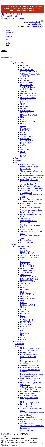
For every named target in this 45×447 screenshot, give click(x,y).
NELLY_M (24, 102)
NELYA (23, 154)
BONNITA (24, 130)
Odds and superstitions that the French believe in (31, 211)
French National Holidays (30, 186)
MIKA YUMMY (26, 85)
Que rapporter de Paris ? (29, 376)
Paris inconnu (25, 428)
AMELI (23, 145)
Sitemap (4, 436)
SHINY (23, 124)
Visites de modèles (22, 247)
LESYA (23, 156)
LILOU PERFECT (27, 83)
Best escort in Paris (27, 165)
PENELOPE (25, 106)
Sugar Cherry (25, 149)
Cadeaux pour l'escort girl (30, 417)
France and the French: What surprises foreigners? (31, 183)
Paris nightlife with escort (29, 223)
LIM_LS (23, 119)
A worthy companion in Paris (31, 177)
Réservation (19, 342)
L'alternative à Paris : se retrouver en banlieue (29, 355)
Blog (7, 39)
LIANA (23, 134)
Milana (22, 117)
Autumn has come (27, 242)
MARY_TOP (25, 113)
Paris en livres (25, 352)
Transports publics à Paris (29, 365)
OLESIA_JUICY (27, 141)
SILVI (22, 104)
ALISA (23, 126)
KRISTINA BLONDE (29, 95)
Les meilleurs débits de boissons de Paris (28, 405)
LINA (22, 147)
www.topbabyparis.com (35, 26)
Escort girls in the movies (29, 167)
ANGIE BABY (26, 89)
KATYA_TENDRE (27, 121)
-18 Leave (13, 445)
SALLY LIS (25, 78)
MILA (22, 152)
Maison (13, 244)
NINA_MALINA (27, 111)
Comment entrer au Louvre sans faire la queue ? (30, 392)
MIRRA (23, 108)
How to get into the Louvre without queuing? (30, 204)
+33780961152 (34, 22)
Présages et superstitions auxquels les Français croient (31, 399)
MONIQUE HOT (27, 70)
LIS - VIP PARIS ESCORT (11, 14)
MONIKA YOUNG (28, 98)
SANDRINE (25, 67)
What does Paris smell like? (30, 208)
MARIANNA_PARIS (28, 115)
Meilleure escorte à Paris (29, 348)
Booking (9, 35)
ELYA (22, 132)
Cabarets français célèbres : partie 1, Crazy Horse (30, 379)
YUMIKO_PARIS (27, 136)
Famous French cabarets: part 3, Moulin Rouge (31, 200)
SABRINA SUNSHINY (29, 72)
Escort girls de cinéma (28, 350)
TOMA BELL (25, 91)
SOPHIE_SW (25, 100)
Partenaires (19, 344)
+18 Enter (5, 445)
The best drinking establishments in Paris (28, 220)
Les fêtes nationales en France (31, 374)
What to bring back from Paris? (32, 188)
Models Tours (11, 32)
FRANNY (24, 65)
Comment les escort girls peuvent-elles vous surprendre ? (32, 425)
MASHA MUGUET (28, 93)
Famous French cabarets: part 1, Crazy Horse (31, 191)
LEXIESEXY (25, 143)
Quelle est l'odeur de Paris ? (30, 395)
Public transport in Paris (29, 180)
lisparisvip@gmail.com (35, 24)
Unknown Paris (26, 240)
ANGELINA (25, 76)
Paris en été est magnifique (30, 359)
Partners (9, 37)
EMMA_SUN (25, 139)
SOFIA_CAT (25, 128)
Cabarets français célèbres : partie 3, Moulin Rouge (30, 388)
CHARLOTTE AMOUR (30, 74)
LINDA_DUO (26, 80)
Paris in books (25, 169)
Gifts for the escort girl (28, 229)
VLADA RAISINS (27, 87)
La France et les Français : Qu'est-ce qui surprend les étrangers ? (30, 369)
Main (8, 30)
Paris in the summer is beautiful (32, 175)
